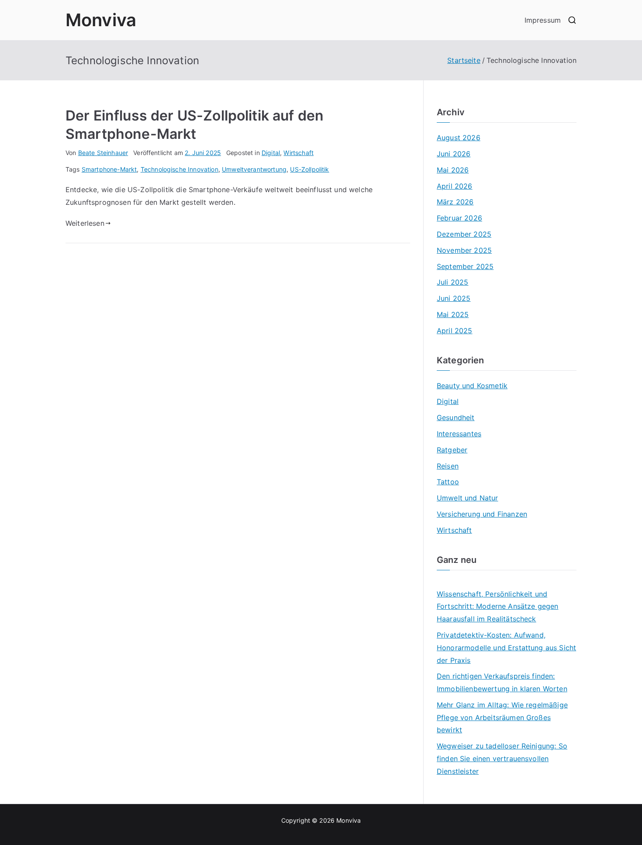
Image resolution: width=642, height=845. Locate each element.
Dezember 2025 (464, 234)
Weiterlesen (85, 223)
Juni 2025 (453, 298)
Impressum (543, 20)
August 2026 (458, 137)
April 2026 (455, 186)
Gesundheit (456, 417)
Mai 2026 (453, 170)
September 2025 (465, 266)
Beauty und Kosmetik (472, 385)
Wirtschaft (298, 152)
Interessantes (459, 433)
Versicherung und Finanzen (482, 514)
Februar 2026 (459, 218)
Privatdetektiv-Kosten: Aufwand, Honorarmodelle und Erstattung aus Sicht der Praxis (506, 648)
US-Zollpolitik (309, 169)
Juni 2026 (453, 153)
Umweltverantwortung (254, 169)
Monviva (101, 20)
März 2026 (455, 201)
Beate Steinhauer (103, 152)
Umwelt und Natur (467, 497)
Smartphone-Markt (109, 169)
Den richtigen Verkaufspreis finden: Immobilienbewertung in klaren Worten (502, 682)
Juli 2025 (452, 282)
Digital (271, 152)
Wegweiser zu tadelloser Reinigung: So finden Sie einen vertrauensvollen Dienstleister (502, 759)
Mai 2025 (453, 314)
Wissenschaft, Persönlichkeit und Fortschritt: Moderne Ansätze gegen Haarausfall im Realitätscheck (497, 607)
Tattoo (448, 481)
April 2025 (455, 330)
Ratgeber (452, 449)
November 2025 (464, 250)
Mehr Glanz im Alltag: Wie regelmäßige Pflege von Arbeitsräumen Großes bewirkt (502, 717)
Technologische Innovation (179, 169)
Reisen (448, 466)
